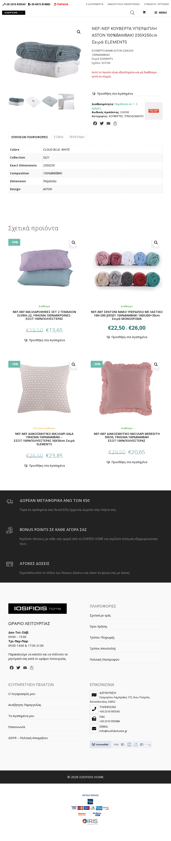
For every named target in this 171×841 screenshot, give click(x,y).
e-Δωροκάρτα (94, 4)
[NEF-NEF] (153, 111)
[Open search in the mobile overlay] (132, 13)
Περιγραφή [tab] (76, 137)
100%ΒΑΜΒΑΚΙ (52, 173)
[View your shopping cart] (144, 13)
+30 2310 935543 (15, 4)
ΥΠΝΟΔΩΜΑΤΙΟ (134, 116)
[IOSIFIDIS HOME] (13, 13)
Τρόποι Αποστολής (103, 648)
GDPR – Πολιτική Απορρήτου (28, 738)
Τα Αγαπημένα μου (21, 716)
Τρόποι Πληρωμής (102, 637)
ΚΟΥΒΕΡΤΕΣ (116, 116)
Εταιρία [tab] (58, 137)
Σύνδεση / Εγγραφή (156, 4)
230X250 (49, 165)
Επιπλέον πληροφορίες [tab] (29, 137)
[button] (79, 32)
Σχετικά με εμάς (100, 615)
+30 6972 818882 (40, 4)
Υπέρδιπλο (50, 181)
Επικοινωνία (16, 727)
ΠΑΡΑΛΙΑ (62, 4)
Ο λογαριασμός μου (21, 694)
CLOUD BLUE (51, 149)
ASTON (47, 189)
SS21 (46, 157)
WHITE (65, 149)
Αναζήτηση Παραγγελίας (124, 4)
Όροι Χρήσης (98, 626)
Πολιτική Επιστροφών (104, 659)
